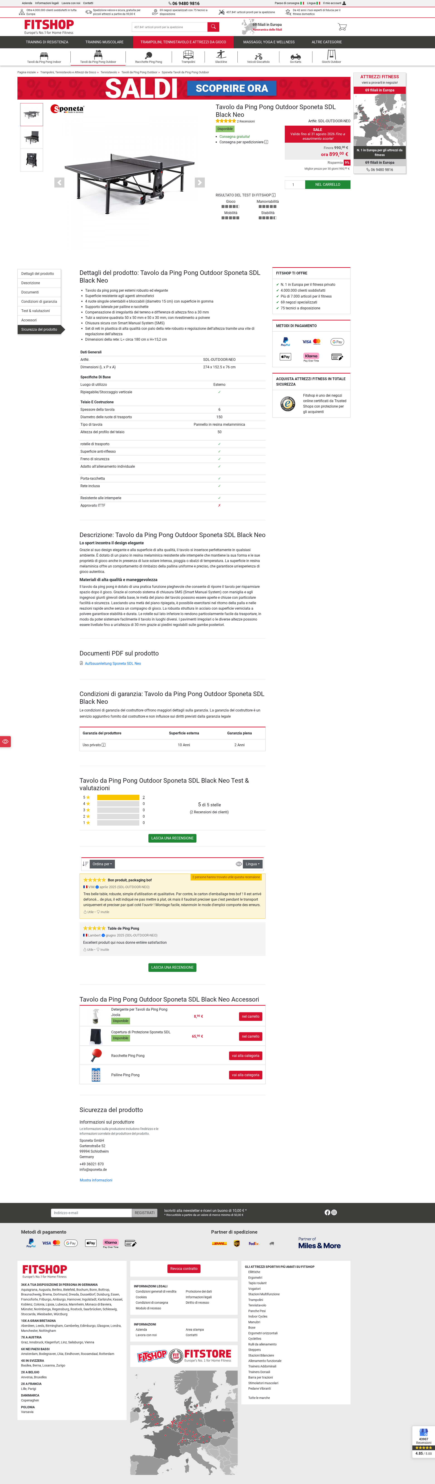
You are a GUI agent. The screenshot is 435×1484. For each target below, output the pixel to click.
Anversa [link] (27, 1377)
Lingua (311, 3)
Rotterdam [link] (106, 1354)
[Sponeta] (68, 108)
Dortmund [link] (60, 1294)
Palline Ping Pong (125, 1075)
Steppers (254, 1350)
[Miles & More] (320, 1242)
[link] (285, 341)
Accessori (29, 320)
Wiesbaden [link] (44, 1314)
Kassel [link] (117, 1299)
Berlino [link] (57, 1290)
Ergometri (255, 1278)
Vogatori (254, 1289)
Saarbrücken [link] (92, 1309)
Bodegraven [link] (47, 1354)
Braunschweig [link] (31, 1294)
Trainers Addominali (262, 1366)
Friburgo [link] (45, 1299)
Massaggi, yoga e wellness (269, 42)
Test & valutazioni (35, 311)
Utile (90, 912)
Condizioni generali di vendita (156, 1291)
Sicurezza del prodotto (39, 329)
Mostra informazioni (96, 1180)
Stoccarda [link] (28, 1314)
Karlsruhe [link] (104, 1299)
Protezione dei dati (199, 1291)
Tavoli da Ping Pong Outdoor (139, 72)
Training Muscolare (104, 42)
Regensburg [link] (60, 1309)
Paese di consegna (287, 3)
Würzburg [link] (61, 1314)
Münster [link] (27, 1309)
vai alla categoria (245, 1056)
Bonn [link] (93, 1290)
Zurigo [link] (60, 1365)
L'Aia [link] (60, 1354)
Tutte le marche (259, 1398)
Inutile (104, 912)
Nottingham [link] (47, 1331)
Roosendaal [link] (89, 1354)
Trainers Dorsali (259, 1372)
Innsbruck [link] (36, 1342)
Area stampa (195, 1330)
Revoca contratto (184, 1268)
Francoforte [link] (29, 1299)
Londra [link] (116, 1326)
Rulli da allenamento (262, 1344)
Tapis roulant (257, 1283)
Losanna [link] (48, 1365)
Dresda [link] (74, 1294)
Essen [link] (115, 1294)
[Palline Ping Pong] (95, 1075)
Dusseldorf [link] (87, 1294)
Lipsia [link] (50, 1304)
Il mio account (332, 3)
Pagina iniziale (26, 72)
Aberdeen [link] (27, 1326)
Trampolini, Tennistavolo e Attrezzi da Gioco (183, 42)
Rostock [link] (76, 1309)
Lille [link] (24, 1389)
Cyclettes (254, 1339)
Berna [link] (37, 1365)
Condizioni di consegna (152, 1303)
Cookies (141, 1297)
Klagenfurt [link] (52, 1342)
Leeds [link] (40, 1326)
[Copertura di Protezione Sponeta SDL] (95, 1036)
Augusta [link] (45, 1290)
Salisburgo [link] (75, 1342)
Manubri (254, 1322)
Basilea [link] (26, 1365)
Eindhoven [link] (72, 1354)
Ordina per (101, 864)
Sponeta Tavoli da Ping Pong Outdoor (185, 72)
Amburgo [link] (59, 1299)
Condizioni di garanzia (39, 301)
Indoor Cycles (257, 1316)
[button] (31, 114)
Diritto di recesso (197, 1303)
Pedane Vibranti (259, 1389)
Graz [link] (24, 1342)
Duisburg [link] (103, 1294)
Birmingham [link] (54, 1326)
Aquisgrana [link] (29, 1290)
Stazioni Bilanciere (261, 1355)
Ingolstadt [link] (89, 1299)
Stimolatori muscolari (263, 1383)
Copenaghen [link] (30, 1400)
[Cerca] (213, 27)
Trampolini (255, 1300)
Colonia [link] (39, 1304)
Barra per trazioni (260, 1377)
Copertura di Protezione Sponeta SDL (141, 1032)
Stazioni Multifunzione (264, 1294)
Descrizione (30, 283)
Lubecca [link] (62, 1304)
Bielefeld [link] (69, 1290)
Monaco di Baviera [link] (98, 1304)
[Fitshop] (49, 26)
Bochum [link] (82, 1290)
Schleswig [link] (110, 1309)
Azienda (27, 3)
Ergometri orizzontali (263, 1333)
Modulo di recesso (148, 1308)
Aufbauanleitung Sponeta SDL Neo (113, 663)
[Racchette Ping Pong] (95, 1055)
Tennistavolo (109, 72)
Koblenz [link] (26, 1304)
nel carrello (327, 184)
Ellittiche (254, 1272)
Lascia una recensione (172, 838)
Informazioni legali (47, 3)
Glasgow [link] (103, 1326)
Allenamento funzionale (264, 1361)
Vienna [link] (89, 1342)
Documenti (30, 292)
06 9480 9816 (381, 170)
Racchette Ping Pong (128, 1056)
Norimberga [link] (42, 1309)
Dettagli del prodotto (37, 273)
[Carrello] (343, 27)
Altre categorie (327, 42)
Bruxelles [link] (40, 1377)
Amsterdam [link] (29, 1354)
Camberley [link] (71, 1326)
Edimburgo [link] (88, 1326)
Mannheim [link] (76, 1304)
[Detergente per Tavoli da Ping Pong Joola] (95, 1016)
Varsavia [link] (27, 1412)
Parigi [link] (32, 1389)
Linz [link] (64, 1342)
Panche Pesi (257, 1311)
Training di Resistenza (47, 42)
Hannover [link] (74, 1299)
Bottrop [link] (103, 1290)
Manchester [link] (29, 1331)
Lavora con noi (71, 3)
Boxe (251, 1328)
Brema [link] (47, 1294)
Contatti (88, 3)
